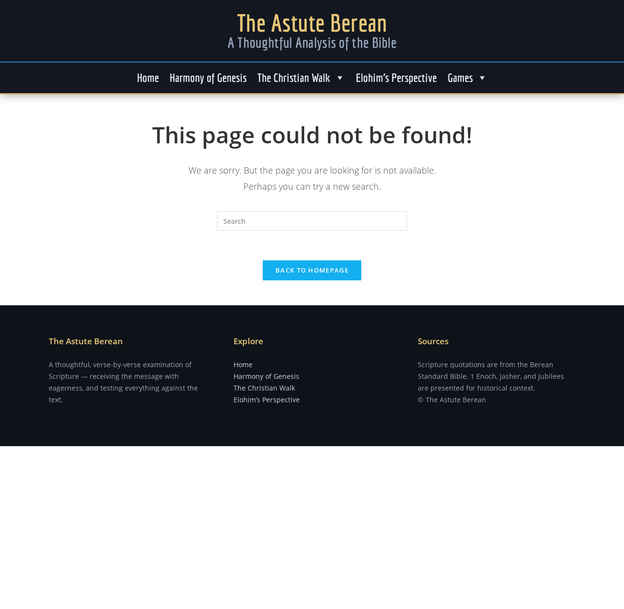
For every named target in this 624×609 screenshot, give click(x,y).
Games (460, 77)
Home (148, 77)
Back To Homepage (312, 270)
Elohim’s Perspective (396, 77)
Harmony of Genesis (208, 77)
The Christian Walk (294, 77)
